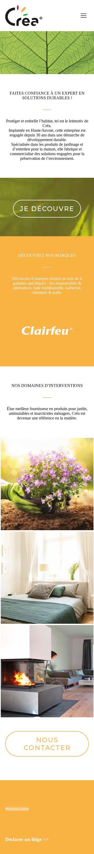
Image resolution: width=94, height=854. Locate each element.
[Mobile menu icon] (83, 15)
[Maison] (47, 577)
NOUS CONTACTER (47, 744)
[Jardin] (47, 484)
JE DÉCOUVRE (47, 209)
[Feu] (47, 671)
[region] (47, 52)
